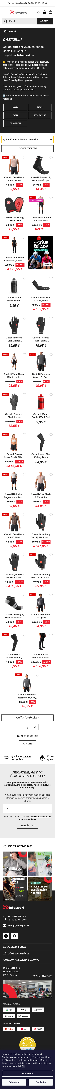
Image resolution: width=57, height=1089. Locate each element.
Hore (29, 744)
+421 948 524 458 (19, 3)
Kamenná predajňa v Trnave (21, 960)
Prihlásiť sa (27, 825)
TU (23, 1066)
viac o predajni (42, 976)
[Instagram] (6, 936)
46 (35, 727)
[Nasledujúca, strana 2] (27, 727)
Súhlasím (41, 1082)
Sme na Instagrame (19, 846)
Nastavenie (27, 1073)
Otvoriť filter (28, 148)
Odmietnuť (14, 1082)
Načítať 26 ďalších (27, 718)
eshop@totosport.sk (18, 925)
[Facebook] (14, 936)
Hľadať (45, 21)
